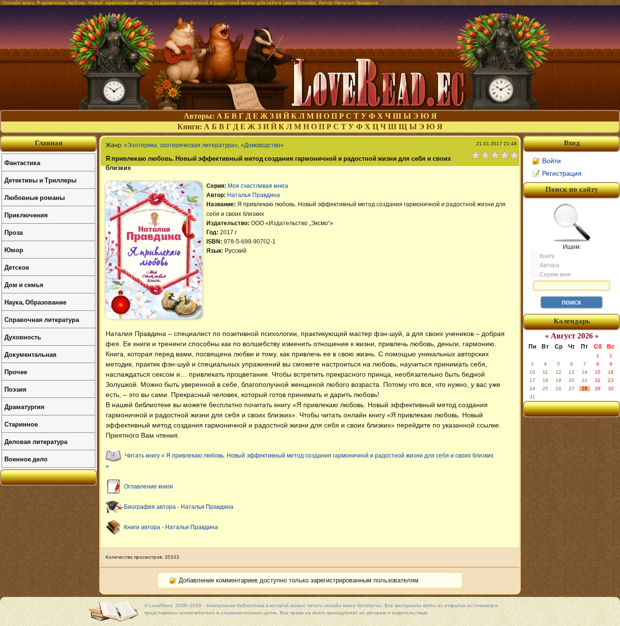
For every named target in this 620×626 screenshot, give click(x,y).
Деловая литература (35, 441)
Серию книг (554, 274)
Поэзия (15, 389)
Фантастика (22, 162)
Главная (48, 143)
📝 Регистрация (557, 173)
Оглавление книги (148, 486)
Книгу (546, 256)
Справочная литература (41, 319)
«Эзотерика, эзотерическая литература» (181, 145)
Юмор (13, 249)
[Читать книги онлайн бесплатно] (310, 107)
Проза (13, 232)
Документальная (30, 354)
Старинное (21, 423)
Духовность (22, 336)
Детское (16, 267)
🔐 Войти (546, 161)
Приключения (26, 214)
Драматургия (24, 406)
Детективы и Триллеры (40, 179)
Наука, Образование (35, 301)
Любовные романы (34, 197)
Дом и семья (24, 284)
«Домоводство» (262, 145)
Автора (548, 265)
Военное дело (25, 458)
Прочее (15, 371)
